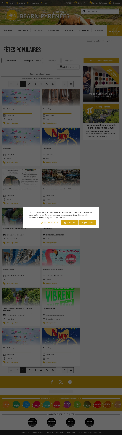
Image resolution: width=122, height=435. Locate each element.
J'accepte (88, 222)
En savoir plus (51, 222)
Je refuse (71, 222)
